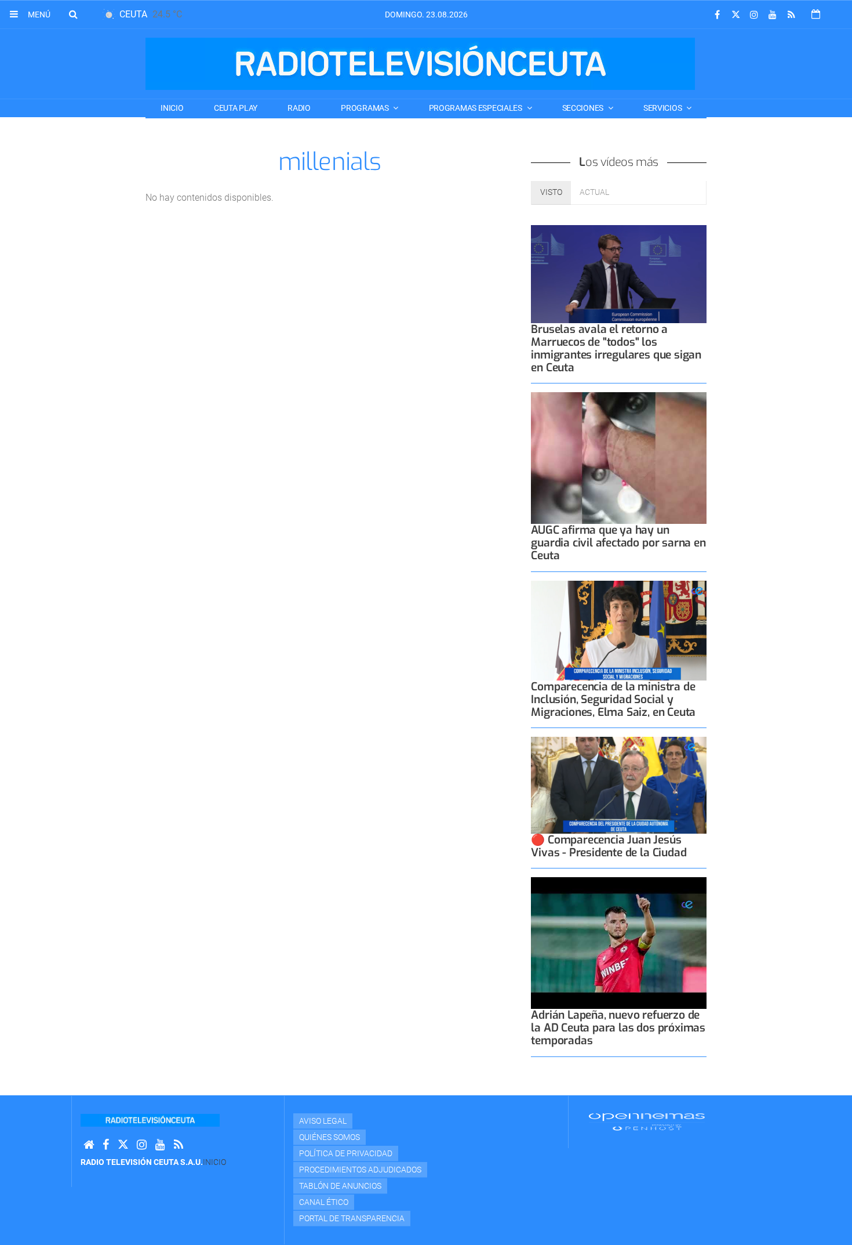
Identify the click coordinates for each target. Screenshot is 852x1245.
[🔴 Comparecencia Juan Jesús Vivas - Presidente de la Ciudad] (619, 785)
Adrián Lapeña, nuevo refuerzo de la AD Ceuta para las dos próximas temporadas (618, 1028)
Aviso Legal (323, 1120)
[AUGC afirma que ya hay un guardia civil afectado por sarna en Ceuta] (619, 458)
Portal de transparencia (352, 1218)
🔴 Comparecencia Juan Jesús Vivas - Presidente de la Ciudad (608, 846)
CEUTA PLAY (235, 108)
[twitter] (735, 15)
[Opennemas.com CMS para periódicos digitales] (647, 1120)
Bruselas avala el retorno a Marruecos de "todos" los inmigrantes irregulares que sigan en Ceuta (616, 348)
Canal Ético (323, 1202)
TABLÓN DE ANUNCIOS (340, 1185)
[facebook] (717, 15)
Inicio (172, 108)
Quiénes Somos (329, 1137)
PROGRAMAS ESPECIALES (476, 108)
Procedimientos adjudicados (360, 1169)
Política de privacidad (345, 1153)
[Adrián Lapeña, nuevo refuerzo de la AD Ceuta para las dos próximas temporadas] (619, 943)
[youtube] (772, 15)
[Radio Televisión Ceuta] (420, 64)
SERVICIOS (663, 108)
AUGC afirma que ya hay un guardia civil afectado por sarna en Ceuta (618, 543)
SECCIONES (583, 108)
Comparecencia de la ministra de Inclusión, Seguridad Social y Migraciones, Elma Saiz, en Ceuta (613, 699)
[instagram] (754, 15)
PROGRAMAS (365, 108)
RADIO (299, 108)
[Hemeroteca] (815, 14)
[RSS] (791, 15)
